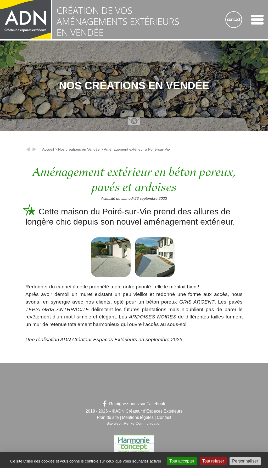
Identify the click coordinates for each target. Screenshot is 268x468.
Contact (164, 417)
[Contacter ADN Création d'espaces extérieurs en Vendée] (233, 19)
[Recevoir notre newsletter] (134, 121)
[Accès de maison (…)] (28, 150)
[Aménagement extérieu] (34, 150)
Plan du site (108, 417)
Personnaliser (245, 461)
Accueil (48, 149)
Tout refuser (213, 461)
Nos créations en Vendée (79, 149)
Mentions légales (138, 417)
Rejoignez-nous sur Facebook (137, 404)
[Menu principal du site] (257, 19)
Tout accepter (181, 461)
